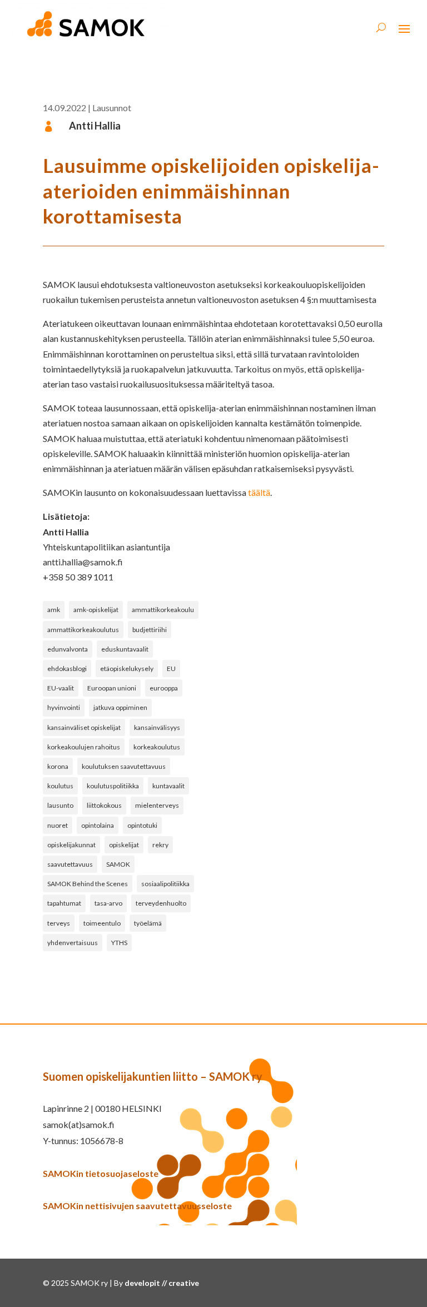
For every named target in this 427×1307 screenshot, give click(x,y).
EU (171, 668)
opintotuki (142, 825)
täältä (259, 492)
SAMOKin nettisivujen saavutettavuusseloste (137, 1205)
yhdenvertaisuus (72, 942)
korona (57, 766)
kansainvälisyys (157, 727)
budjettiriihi (149, 629)
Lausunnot (111, 107)
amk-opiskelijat (95, 609)
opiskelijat (124, 845)
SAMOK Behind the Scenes (87, 883)
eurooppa (164, 688)
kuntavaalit (168, 786)
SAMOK (118, 864)
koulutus (60, 786)
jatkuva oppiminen (120, 707)
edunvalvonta (67, 649)
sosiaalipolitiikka (165, 883)
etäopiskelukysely (126, 668)
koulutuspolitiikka (113, 786)
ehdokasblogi (67, 668)
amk (53, 609)
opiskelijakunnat (71, 845)
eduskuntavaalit (124, 649)
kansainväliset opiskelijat (84, 727)
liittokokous (104, 805)
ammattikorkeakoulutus (83, 629)
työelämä (148, 923)
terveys (58, 923)
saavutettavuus (70, 864)
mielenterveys (157, 805)
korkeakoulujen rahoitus (83, 747)
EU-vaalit (60, 688)
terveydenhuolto (161, 903)
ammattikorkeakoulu (163, 609)
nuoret (57, 825)
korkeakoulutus (156, 747)
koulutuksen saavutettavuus (124, 766)
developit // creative (162, 1283)
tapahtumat (64, 903)
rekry (160, 845)
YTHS (119, 942)
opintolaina (97, 825)
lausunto (60, 805)
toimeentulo (102, 923)
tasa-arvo (108, 903)
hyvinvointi (63, 707)
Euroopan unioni (111, 688)
